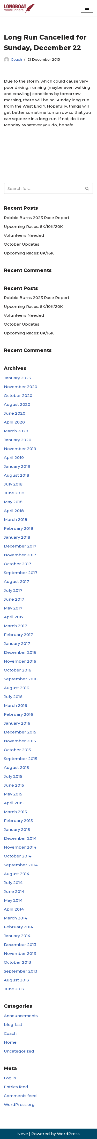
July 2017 (13, 590)
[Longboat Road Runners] (19, 8)
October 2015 (17, 749)
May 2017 (13, 608)
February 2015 (18, 820)
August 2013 (16, 980)
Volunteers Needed (24, 235)
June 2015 (14, 785)
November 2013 (20, 953)
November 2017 (20, 554)
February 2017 (18, 634)
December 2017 (20, 546)
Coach (16, 59)
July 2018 (13, 484)
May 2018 (13, 501)
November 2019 (20, 448)
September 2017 (20, 572)
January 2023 (17, 377)
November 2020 (20, 386)
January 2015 (17, 829)
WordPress (68, 1133)
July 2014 (13, 882)
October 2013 (17, 962)
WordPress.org (19, 1104)
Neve (22, 1133)
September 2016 (21, 678)
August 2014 (16, 873)
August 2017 (16, 581)
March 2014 (15, 918)
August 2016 (16, 687)
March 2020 (16, 430)
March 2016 (15, 705)
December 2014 (20, 838)
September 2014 (21, 864)
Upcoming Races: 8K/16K (29, 253)
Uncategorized (19, 1051)
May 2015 (13, 794)
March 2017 (15, 625)
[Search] (87, 188)
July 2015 (13, 776)
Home (10, 1042)
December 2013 (20, 944)
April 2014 (14, 909)
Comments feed (20, 1095)
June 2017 (14, 599)
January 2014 (17, 935)
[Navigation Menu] (87, 8)
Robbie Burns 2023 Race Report (36, 217)
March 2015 (15, 811)
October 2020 (18, 395)
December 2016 (20, 652)
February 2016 (18, 714)
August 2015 (16, 767)
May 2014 (13, 900)
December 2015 (20, 732)
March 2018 (15, 519)
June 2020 (14, 413)
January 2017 (17, 643)
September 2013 (20, 971)
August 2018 (16, 475)
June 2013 (14, 988)
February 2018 (18, 528)
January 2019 (17, 466)
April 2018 (14, 510)
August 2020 (17, 404)
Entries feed (16, 1086)
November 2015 (20, 740)
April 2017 (14, 616)
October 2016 (17, 670)
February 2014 (18, 926)
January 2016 (17, 723)
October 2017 (17, 563)
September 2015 (20, 758)
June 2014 (14, 891)
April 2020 (14, 422)
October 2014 (17, 856)
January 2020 (17, 439)
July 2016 (13, 696)
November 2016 (20, 661)
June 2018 (14, 492)
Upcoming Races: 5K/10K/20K (33, 226)
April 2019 (14, 457)
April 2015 (14, 802)
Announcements (21, 1015)
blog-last (13, 1024)
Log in (10, 1077)
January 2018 (17, 537)
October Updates (21, 244)
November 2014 (20, 847)
